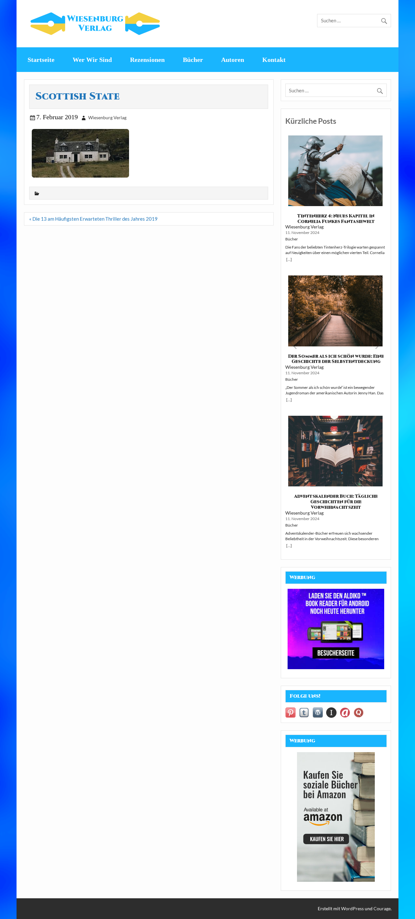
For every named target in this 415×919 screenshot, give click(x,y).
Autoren (232, 59)
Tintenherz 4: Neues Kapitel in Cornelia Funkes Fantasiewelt (336, 219)
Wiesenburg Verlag (107, 117)
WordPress (352, 908)
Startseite (41, 59)
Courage (382, 908)
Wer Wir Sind (92, 59)
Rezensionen (147, 59)
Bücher (193, 59)
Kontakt (274, 59)
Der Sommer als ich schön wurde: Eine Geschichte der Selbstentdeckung (336, 359)
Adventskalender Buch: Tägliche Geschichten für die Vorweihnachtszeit (336, 502)
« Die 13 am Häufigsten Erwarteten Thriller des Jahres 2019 (93, 219)
